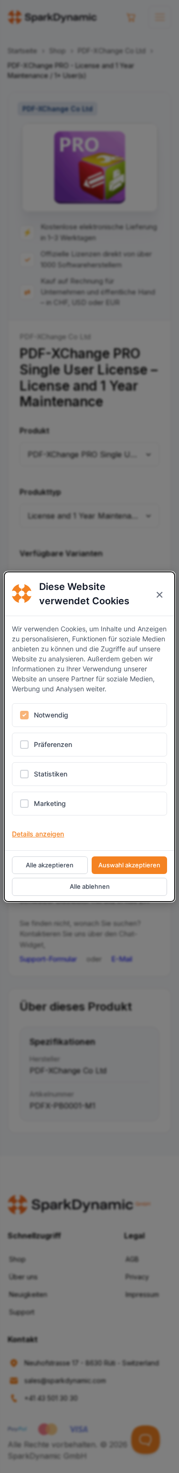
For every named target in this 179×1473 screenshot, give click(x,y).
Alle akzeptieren (50, 865)
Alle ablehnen (90, 886)
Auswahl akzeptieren (129, 865)
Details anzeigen (38, 834)
